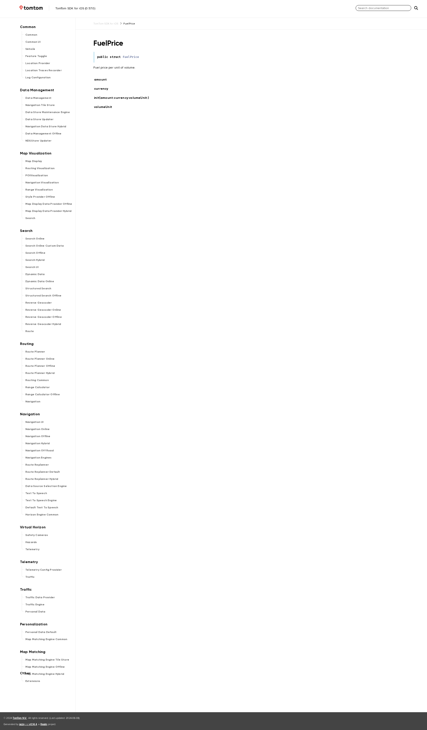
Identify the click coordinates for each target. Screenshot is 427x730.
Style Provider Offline (40, 196)
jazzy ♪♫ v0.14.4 (28, 724)
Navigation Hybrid (37, 443)
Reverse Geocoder (38, 302)
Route (29, 331)
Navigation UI (34, 422)
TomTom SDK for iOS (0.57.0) (74, 8)
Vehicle (30, 49)
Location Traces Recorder (43, 70)
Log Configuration (37, 77)
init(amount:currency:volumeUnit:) (123, 98)
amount (102, 79)
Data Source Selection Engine (46, 486)
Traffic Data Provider (40, 597)
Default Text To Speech (41, 507)
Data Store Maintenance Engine (47, 112)
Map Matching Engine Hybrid (44, 673)
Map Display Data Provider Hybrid (48, 211)
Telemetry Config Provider (43, 569)
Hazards (31, 542)
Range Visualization (39, 189)
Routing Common (37, 380)
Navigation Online (37, 429)
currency (103, 89)
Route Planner (35, 351)
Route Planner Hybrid (39, 373)
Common (31, 34)
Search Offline (35, 252)
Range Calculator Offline (42, 394)
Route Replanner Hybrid (41, 479)
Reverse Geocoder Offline (43, 316)
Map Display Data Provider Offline (48, 203)
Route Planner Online (39, 358)
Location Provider (37, 63)
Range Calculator (37, 387)
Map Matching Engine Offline (45, 666)
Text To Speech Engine (41, 500)
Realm (43, 724)
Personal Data (35, 611)
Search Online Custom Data (44, 245)
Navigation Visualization (42, 182)
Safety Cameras (36, 535)
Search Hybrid (35, 260)
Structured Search (38, 288)
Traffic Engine (34, 604)
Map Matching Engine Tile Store (47, 659)
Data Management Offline (43, 133)
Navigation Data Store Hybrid (45, 126)
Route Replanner (37, 464)
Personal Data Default (40, 632)
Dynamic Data (34, 274)
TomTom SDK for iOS (106, 23)
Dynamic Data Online (39, 281)
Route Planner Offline (40, 365)
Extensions (32, 681)
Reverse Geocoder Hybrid (43, 324)
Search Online (35, 238)
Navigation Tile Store (40, 105)
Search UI (31, 267)
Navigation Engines (38, 457)
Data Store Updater (39, 119)
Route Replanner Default (42, 471)
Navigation (32, 401)
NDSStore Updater (38, 140)
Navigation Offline (37, 436)
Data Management (38, 97)
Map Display (33, 161)
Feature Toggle (36, 56)
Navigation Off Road (39, 450)
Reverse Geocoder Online (43, 309)
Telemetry (32, 549)
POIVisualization (36, 175)
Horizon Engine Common (41, 514)
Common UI (32, 41)
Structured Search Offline (43, 295)
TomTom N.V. (20, 718)
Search (30, 218)
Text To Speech (36, 493)
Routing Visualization (39, 168)
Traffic (29, 576)
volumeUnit (105, 107)
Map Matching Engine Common (46, 639)
